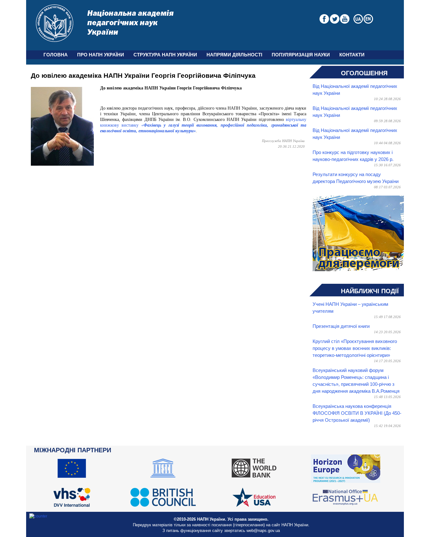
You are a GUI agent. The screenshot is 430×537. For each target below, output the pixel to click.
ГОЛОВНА (55, 54)
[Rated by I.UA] (38, 516)
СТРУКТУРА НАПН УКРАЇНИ (165, 54)
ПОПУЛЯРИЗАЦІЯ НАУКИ (301, 54)
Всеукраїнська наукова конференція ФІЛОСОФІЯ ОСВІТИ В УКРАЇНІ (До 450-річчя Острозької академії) (357, 413)
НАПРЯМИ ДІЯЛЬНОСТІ (234, 54)
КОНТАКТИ (352, 54)
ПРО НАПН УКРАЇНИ (100, 54)
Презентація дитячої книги (341, 326)
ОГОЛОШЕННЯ (364, 73)
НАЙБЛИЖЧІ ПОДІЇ (370, 291)
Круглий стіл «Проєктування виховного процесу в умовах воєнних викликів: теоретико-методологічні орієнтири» (355, 348)
